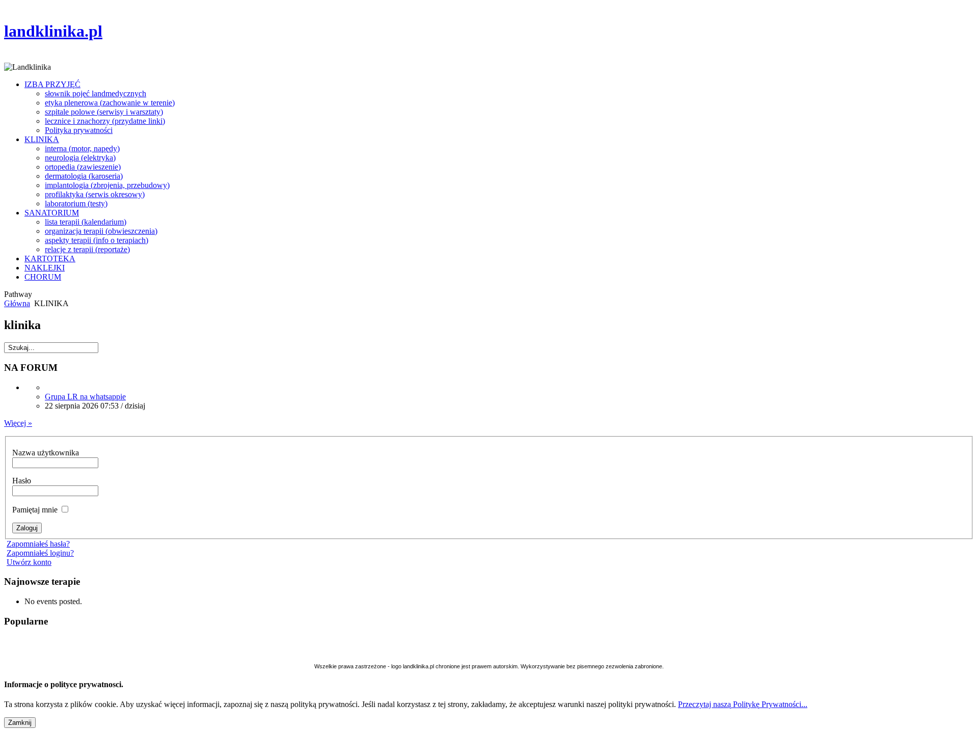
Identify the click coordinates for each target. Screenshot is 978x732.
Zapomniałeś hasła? (38, 543)
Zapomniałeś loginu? (40, 553)
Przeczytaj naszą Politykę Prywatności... (742, 704)
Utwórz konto (29, 562)
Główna (17, 303)
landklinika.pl (53, 31)
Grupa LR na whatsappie (85, 396)
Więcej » (18, 423)
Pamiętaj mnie (36, 509)
